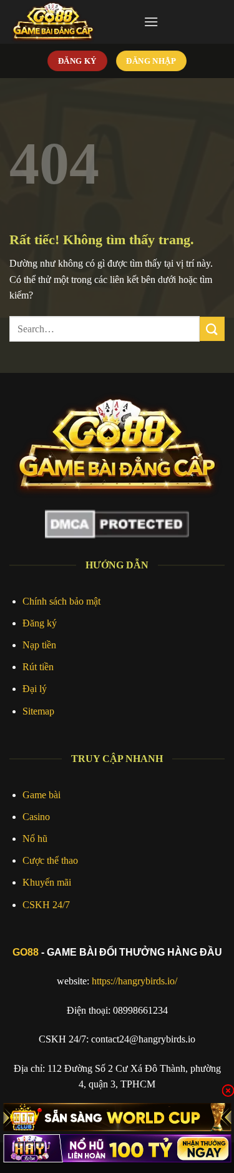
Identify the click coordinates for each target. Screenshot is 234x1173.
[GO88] (71, 22)
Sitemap (38, 711)
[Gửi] (212, 329)
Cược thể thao (50, 860)
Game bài (41, 794)
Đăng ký (39, 623)
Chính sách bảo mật (61, 601)
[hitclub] (117, 1117)
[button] (151, 21)
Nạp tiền (39, 645)
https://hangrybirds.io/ (134, 981)
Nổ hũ (34, 838)
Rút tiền (38, 666)
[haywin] (117, 1148)
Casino (36, 816)
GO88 (25, 952)
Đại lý (34, 688)
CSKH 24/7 (46, 904)
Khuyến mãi (46, 882)
